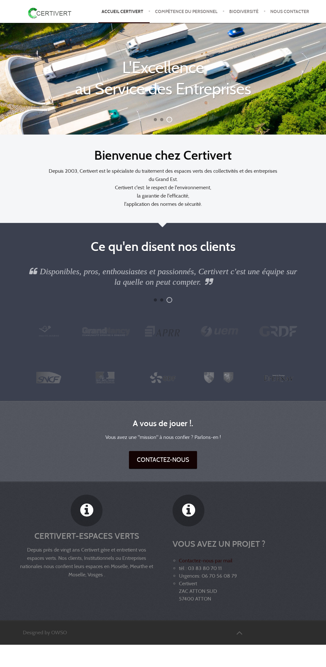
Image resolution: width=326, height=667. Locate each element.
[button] (156, 119)
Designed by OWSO (45, 632)
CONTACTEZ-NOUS (163, 459)
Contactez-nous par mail (205, 561)
